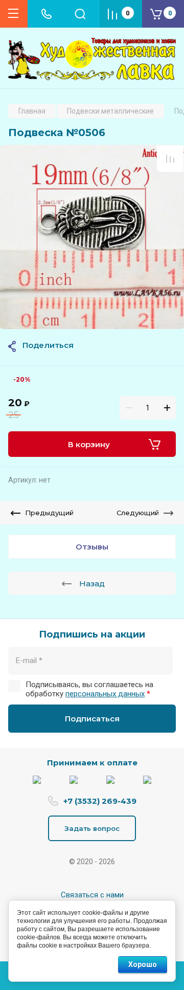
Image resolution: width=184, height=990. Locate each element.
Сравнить (170, 158)
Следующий (138, 513)
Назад (92, 583)
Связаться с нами (92, 894)
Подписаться (92, 718)
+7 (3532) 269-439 (99, 801)
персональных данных (105, 693)
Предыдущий (49, 513)
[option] (92, 237)
